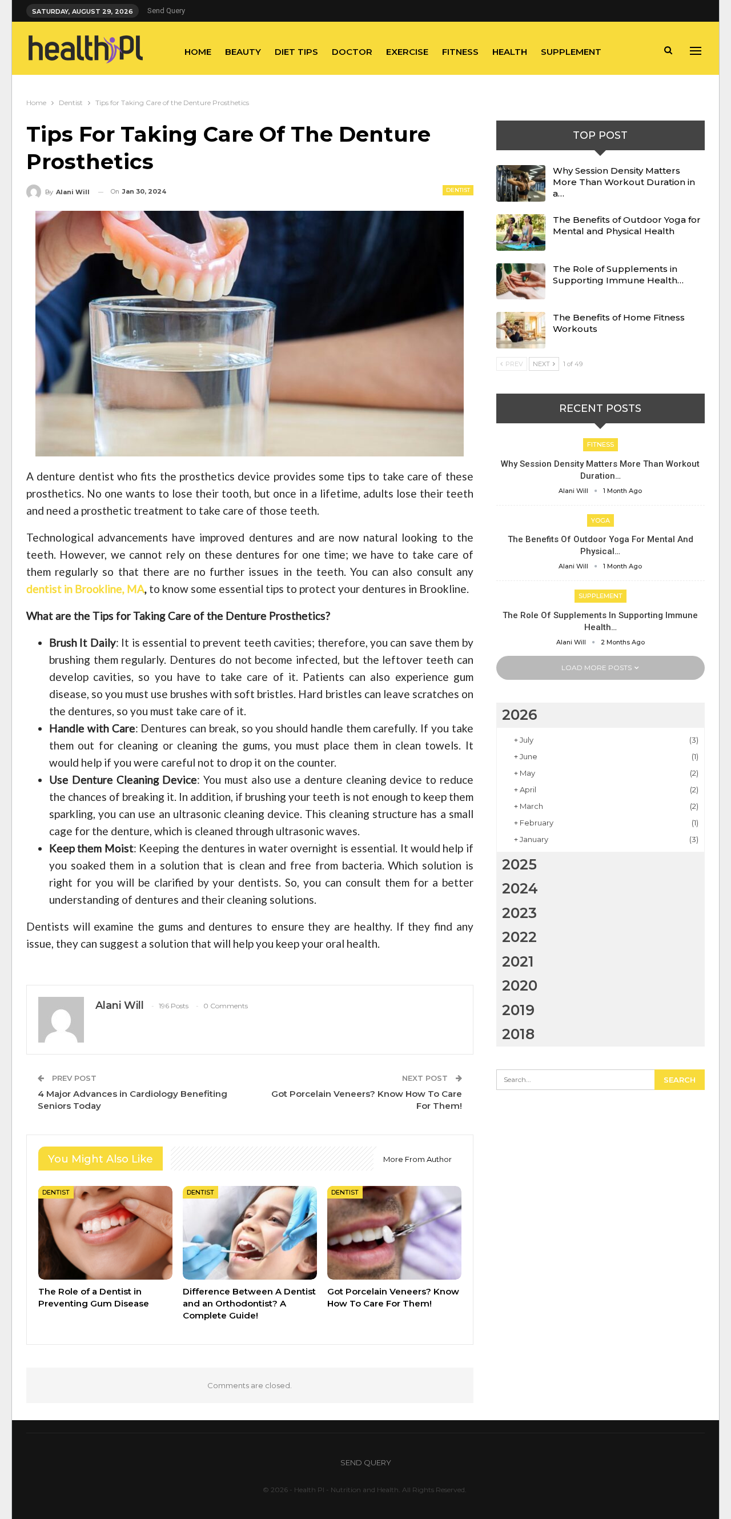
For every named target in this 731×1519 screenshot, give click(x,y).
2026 (519, 714)
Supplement (571, 51)
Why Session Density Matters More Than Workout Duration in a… (624, 182)
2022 (519, 936)
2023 (519, 912)
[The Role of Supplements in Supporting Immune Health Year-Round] (520, 281)
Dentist (458, 190)
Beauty (243, 51)
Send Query (166, 10)
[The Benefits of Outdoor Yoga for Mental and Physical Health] (520, 232)
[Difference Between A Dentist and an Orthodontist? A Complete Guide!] (250, 1233)
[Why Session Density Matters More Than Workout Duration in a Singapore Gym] (520, 183)
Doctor (352, 51)
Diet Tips (296, 51)
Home (197, 51)
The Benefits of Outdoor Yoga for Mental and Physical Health (627, 225)
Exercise (407, 51)
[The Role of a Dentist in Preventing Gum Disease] (105, 1233)
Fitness (460, 51)
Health (509, 51)
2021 (518, 961)
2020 (519, 985)
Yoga (600, 520)
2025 (519, 864)
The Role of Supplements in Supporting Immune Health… (618, 274)
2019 (518, 1010)
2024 (520, 888)
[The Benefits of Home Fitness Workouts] (520, 330)
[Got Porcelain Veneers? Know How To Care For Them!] (394, 1233)
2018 (518, 1034)
